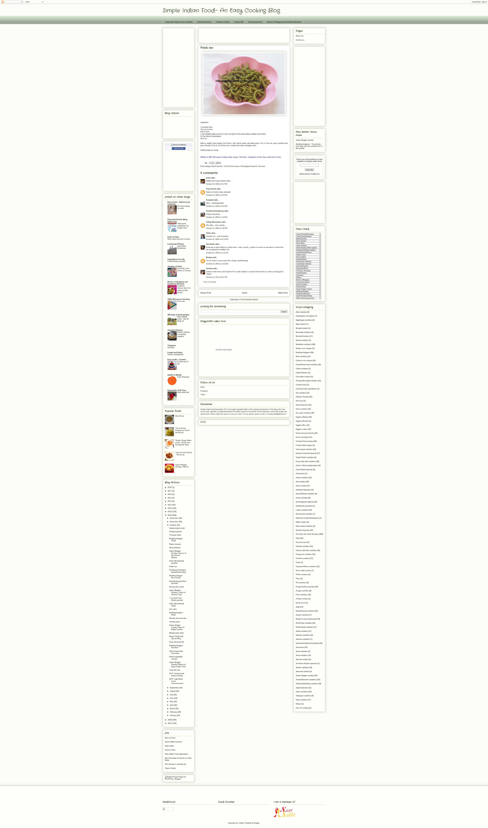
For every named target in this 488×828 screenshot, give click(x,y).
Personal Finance (204, 22)
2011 (170, 508)
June (172, 698)
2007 (170, 723)
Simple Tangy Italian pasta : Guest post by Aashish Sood (183, 442)
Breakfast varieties (303, 344)
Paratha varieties (302, 558)
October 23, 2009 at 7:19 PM (216, 217)
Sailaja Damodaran (213, 222)
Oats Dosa (179, 416)
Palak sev (173, 566)
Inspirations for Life (176, 259)
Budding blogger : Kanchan (176, 646)
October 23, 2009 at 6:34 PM (216, 206)
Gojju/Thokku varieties (305, 457)
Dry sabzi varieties (303, 413)
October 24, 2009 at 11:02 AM (217, 264)
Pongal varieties (302, 591)
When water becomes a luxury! (178, 239)
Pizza (298, 578)
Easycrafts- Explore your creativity (178, 22)
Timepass (171, 345)
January (173, 715)
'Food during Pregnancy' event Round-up (182, 430)
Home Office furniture (173, 742)
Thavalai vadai (175, 535)
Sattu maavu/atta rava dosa (176, 652)
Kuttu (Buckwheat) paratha (176, 562)
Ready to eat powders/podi (306, 619)
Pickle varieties (302, 574)
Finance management (175, 354)
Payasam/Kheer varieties (306, 566)
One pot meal (301, 542)
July (171, 695)
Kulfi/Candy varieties (304, 506)
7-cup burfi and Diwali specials (176, 599)
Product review (302, 599)
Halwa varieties (302, 478)
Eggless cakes (301, 429)
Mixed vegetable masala (175, 658)
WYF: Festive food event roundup (176, 674)
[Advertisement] (246, 34)
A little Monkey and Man (176, 261)
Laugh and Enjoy (174, 352)
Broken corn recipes (304, 348)
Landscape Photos (175, 244)
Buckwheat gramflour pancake (177, 582)
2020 (170, 487)
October (173, 525)
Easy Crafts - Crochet (176, 359)
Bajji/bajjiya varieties (304, 320)
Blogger (256, 823)
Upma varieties (302, 692)
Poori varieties (301, 595)
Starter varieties (302, 667)
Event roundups (302, 437)
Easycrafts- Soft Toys (176, 390)
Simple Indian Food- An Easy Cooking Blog (221, 11)
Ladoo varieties (302, 510)
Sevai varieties (301, 651)
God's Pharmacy (183, 377)
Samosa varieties (303, 639)
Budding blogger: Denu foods (176, 577)
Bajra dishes (301, 324)
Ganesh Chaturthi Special (306, 453)
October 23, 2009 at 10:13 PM (217, 239)
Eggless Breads (302, 421)
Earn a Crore (170, 738)
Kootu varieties (302, 498)
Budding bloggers (303, 352)
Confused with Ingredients (306, 389)
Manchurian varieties (304, 514)
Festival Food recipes (232, 166)
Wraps (298, 704)
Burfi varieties (301, 356)
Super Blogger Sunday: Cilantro (182, 466)
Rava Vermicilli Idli (176, 642)
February (174, 712)
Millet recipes (301, 522)
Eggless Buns (301, 425)
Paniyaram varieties (304, 554)
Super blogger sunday (305, 140)
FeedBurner (315, 174)
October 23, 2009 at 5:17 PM (216, 184)
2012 (170, 505)
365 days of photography (178, 315)
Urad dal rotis (174, 670)
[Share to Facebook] (217, 163)
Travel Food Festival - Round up (183, 453)
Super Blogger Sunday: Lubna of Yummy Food (177, 592)
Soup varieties (301, 655)
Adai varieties (301, 312)
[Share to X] (215, 163)
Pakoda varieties (302, 546)
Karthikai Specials (303, 490)
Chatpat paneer (175, 531)
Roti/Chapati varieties (304, 627)
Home (244, 293)
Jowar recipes (301, 486)
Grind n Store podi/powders (307, 465)
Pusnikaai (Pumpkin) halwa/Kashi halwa (177, 571)
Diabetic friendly (302, 397)
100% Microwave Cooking (178, 299)
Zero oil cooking (302, 708)
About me (299, 36)
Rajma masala (175, 544)
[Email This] (210, 163)
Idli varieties (300, 482)
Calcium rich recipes (304, 360)
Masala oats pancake (177, 618)
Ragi (297, 607)
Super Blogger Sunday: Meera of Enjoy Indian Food (177, 664)
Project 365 (238, 22)
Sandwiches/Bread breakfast (307, 643)
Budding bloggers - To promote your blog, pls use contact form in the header (309, 146)
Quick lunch (300, 603)
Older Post (283, 293)
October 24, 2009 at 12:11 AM (217, 253)
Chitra (208, 233)
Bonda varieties (302, 340)
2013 (170, 501)
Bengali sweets (302, 328)
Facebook (204, 391)
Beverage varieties (303, 332)
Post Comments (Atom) (249, 299)
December (174, 518)
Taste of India (170, 768)
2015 (170, 494)
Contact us (300, 40)
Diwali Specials (217, 166)
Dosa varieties (301, 409)
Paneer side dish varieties (306, 550)
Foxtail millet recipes (304, 445)
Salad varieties (302, 631)
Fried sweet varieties (304, 449)
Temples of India (222, 22)
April (172, 705)
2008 (170, 720)
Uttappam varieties (303, 696)
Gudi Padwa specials (304, 469)
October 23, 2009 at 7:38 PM (216, 228)
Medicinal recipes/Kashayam (307, 518)
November (174, 522)
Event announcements (305, 433)
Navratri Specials (302, 530)
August (173, 691)
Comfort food (301, 385)
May (172, 701)
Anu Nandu (210, 244)
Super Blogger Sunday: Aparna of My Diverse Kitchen (177, 554)
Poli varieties (301, 583)
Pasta (298, 562)
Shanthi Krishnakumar (215, 211)
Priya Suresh (211, 189)
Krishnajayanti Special (249, 166)
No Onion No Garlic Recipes (307, 534)
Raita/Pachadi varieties (305, 611)
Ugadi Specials (302, 688)
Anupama (210, 200)
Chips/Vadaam (301, 373)
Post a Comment (210, 282)
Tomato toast (174, 622)
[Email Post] (205, 163)
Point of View (173, 237)
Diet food (299, 401)
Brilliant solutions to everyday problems (183, 334)
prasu (208, 178)
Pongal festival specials (305, 587)
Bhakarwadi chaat (176, 633)
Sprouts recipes (302, 659)
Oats (298, 538)
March (172, 708)
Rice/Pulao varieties (304, 623)
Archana (209, 268)
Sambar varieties (302, 635)
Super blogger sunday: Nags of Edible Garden (176, 627)
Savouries (261, 166)
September (174, 688)
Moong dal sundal (176, 587)
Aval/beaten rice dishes (305, 316)
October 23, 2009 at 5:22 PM (216, 195)
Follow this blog (178, 148)
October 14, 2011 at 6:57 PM (216, 277)
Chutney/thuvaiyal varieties (306, 381)
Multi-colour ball (183, 392)
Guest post (300, 473)
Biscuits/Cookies (302, 336)
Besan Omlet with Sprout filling (176, 637)
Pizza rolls (181, 301)
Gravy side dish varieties (305, 461)
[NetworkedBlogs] (178, 145)
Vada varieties (301, 700)
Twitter (202, 395)
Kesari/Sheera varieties (305, 494)
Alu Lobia (173, 609)
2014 (170, 498)
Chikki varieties (302, 369)
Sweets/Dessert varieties (306, 679)
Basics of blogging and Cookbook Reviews (284, 22)
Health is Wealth (174, 375)
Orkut (202, 387)
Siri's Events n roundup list (175, 764)
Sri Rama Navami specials (306, 663)
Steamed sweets (302, 671)
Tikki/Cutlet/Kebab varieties (306, 684)
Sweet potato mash (177, 528)
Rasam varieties (302, 615)
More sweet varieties (304, 526)
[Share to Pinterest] (220, 163)
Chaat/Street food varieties (306, 364)
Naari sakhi (169, 746)
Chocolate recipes (303, 377)
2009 (170, 515)
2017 (170, 491)
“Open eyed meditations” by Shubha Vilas (183, 226)
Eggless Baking (302, 417)
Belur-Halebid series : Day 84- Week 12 (183, 319)
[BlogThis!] (212, 163)
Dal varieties (301, 393)
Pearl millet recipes (303, 570)
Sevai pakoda (174, 547)
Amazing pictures (255, 22)
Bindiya (209, 257)
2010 (170, 512)
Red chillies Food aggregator (176, 754)
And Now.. (171, 347)
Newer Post (205, 293)
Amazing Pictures (175, 330)
